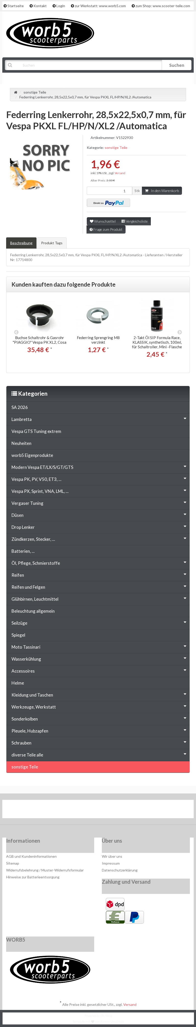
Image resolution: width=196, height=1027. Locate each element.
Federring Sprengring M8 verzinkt (98, 339)
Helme (17, 683)
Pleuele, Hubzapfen (29, 731)
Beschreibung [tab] (21, 243)
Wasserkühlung (26, 659)
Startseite (15, 6)
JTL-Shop (106, 1016)
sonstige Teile (116, 147)
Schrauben (21, 743)
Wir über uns (112, 856)
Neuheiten (21, 443)
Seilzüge (19, 623)
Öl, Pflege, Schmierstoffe (35, 563)
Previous (16, 332)
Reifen (17, 575)
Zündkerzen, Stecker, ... (33, 539)
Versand (120, 173)
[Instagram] (114, 810)
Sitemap (12, 863)
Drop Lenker (23, 527)
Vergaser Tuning (27, 503)
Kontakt (40, 6)
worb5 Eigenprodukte (32, 455)
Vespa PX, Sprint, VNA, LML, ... (40, 491)
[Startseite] (15, 92)
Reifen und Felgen (28, 587)
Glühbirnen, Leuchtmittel (34, 599)
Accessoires (23, 671)
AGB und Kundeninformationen (31, 856)
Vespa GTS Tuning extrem (36, 431)
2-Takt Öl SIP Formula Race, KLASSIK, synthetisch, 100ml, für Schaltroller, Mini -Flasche (157, 342)
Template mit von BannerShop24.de (98, 1021)
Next (180, 332)
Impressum (111, 863)
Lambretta (21, 419)
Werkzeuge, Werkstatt (33, 707)
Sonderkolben (24, 719)
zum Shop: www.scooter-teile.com (163, 6)
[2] (108, 203)
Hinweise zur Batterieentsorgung (32, 877)
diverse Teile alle (27, 755)
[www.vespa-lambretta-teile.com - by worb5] (50, 33)
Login (60, 6)
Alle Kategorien (31, 78)
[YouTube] (98, 810)
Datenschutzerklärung (120, 870)
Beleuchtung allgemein (33, 611)
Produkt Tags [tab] (52, 243)
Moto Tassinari (25, 647)
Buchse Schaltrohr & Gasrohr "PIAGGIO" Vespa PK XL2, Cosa (39, 339)
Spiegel (18, 635)
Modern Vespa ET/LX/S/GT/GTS (42, 467)
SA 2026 (19, 407)
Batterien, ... (23, 551)
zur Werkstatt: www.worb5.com (100, 6)
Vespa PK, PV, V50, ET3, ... (36, 479)
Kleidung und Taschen (32, 695)
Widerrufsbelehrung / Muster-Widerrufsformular (45, 870)
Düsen (17, 515)
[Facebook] (83, 810)
